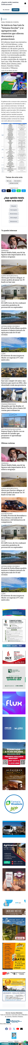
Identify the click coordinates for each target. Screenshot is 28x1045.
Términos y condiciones (11, 1042)
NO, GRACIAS (6, 9)
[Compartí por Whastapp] (18, 190)
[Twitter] (14, 1029)
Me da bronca (13, 221)
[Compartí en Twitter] (9, 190)
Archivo (6, 1042)
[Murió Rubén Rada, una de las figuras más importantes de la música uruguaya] (14, 241)
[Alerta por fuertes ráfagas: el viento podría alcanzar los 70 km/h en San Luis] (14, 266)
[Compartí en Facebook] (4, 190)
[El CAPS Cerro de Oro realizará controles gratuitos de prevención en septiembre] (14, 292)
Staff (2, 1042)
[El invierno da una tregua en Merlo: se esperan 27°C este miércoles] (14, 344)
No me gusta (14, 210)
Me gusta (13, 206)
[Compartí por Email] (14, 190)
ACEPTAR (15, 9)
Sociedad (4, 19)
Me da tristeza (13, 213)
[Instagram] (10, 1029)
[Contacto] (21, 1029)
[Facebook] (6, 1029)
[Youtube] (17, 1029)
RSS (4, 1042)
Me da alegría (13, 217)
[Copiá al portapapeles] (23, 190)
